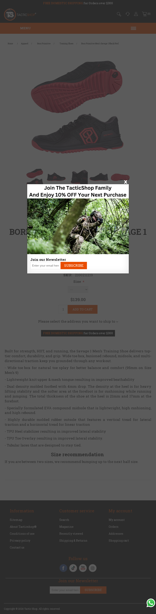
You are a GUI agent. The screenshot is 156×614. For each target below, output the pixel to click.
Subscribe (73, 265)
